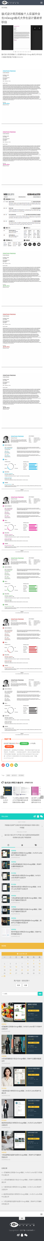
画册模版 (13, 850)
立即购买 (24, 743)
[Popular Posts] (22, 845)
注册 (25, 985)
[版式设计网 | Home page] (12, 2)
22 (28, 970)
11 (30, 51)
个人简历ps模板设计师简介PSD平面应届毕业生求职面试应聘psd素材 (20, 800)
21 (22, 970)
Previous (35, 28)
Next (39, 28)
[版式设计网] (34, 816)
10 (28, 51)
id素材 (8, 775)
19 (10, 970)
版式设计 (14, 775)
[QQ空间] (11, 765)
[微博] (3, 765)
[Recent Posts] (8, 845)
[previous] (2, 797)
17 (39, 967)
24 (39, 970)
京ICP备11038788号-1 (27, 1230)
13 (16, 967)
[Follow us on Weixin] (41, 816)
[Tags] (35, 845)
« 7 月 (3, 976)
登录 (18, 985)
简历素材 (21, 775)
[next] (41, 797)
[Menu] (41, 2)
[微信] (16, 765)
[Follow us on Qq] (38, 816)
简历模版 (4, 7)
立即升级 (9, 746)
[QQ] (7, 765)
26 (10, 973)
